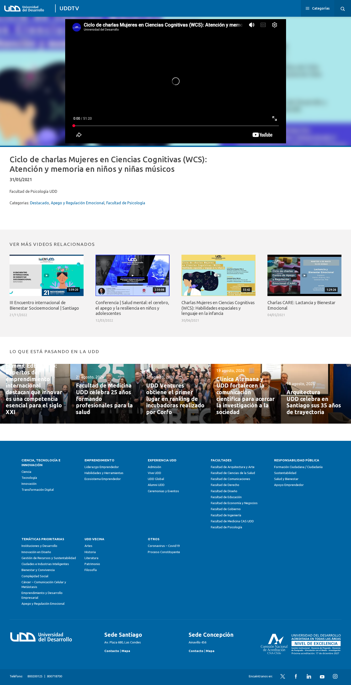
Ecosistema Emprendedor (103, 479)
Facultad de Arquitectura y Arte (233, 467)
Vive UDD (154, 473)
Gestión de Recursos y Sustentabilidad (48, 558)
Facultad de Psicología (125, 203)
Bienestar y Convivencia (38, 570)
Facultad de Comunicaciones (230, 479)
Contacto (111, 651)
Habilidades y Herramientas (104, 473)
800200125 (35, 676)
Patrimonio (92, 564)
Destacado (39, 203)
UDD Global (156, 479)
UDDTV (69, 8)
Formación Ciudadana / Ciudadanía (298, 467)
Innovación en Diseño (36, 552)
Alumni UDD (156, 485)
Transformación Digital (37, 489)
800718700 (54, 676)
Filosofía (91, 570)
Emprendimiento (99, 460)
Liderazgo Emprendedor (102, 467)
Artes (88, 546)
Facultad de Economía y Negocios (234, 503)
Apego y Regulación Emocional (77, 203)
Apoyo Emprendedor (289, 485)
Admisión (154, 467)
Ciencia (26, 472)
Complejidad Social (34, 576)
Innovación (29, 483)
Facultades (221, 460)
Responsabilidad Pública (296, 460)
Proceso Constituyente (164, 552)
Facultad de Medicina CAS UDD (232, 521)
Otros (154, 539)
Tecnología (29, 478)
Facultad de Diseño (224, 491)
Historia (90, 552)
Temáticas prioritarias (42, 539)
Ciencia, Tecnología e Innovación (40, 462)
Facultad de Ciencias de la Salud (233, 473)
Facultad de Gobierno (226, 509)
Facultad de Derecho (225, 485)
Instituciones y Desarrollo (39, 546)
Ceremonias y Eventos (163, 491)
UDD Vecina (94, 539)
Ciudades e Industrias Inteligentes (45, 564)
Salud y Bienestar (286, 479)
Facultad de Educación (226, 497)
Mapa (126, 651)
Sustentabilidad (285, 473)
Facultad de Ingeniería (226, 515)
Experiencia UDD (162, 460)
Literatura (91, 558)
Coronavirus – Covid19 (164, 546)
